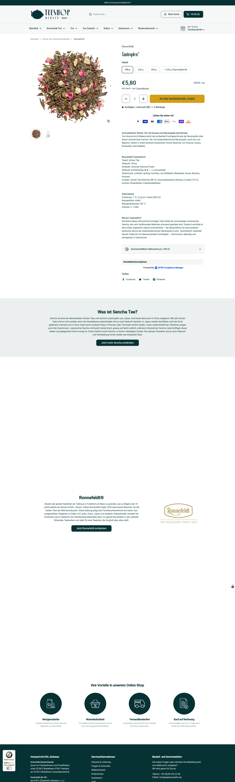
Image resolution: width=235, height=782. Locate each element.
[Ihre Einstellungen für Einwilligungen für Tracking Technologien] (232, 586)
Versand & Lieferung (101, 762)
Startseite (34, 39)
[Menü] (13, 751)
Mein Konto (173, 14)
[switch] (9, 768)
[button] (193, 14)
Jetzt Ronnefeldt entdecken (91, 528)
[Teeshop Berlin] (50, 14)
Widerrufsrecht (98, 770)
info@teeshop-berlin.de (170, 777)
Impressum (96, 778)
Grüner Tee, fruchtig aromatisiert (56, 39)
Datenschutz (97, 774)
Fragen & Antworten (100, 766)
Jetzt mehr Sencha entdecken (117, 342)
